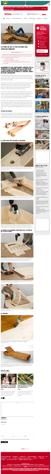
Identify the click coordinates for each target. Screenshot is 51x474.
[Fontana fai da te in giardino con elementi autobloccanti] (9, 379)
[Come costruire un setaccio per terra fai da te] (25, 379)
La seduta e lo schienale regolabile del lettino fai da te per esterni (16, 61)
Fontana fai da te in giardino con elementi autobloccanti (8, 386)
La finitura (5, 63)
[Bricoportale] (13, 14)
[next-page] (3, 398)
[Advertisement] (23, 409)
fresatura (24, 364)
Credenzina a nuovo (40, 170)
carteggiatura (25, 341)
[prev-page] (1, 398)
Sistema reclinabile (8, 58)
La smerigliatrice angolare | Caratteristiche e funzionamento (42, 124)
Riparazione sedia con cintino (42, 206)
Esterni (2, 389)
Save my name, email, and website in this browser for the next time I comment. (15, 439)
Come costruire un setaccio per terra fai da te (25, 386)
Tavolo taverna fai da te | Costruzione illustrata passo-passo (42, 93)
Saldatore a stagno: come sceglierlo (42, 134)
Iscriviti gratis (41, 51)
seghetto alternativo (5, 169)
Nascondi (20, 52)
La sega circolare (42, 144)
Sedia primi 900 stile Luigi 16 (42, 179)
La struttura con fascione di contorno (11, 60)
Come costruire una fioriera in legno (42, 83)
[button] (44, 8)
